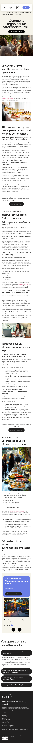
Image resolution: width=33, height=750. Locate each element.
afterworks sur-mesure (7, 98)
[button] (4, 7)
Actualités (16, 12)
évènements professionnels (17, 511)
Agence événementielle (7, 12)
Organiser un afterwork (16, 204)
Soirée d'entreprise (25, 12)
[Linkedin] (3, 738)
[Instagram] (6, 738)
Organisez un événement (16, 430)
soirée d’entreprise (23, 284)
